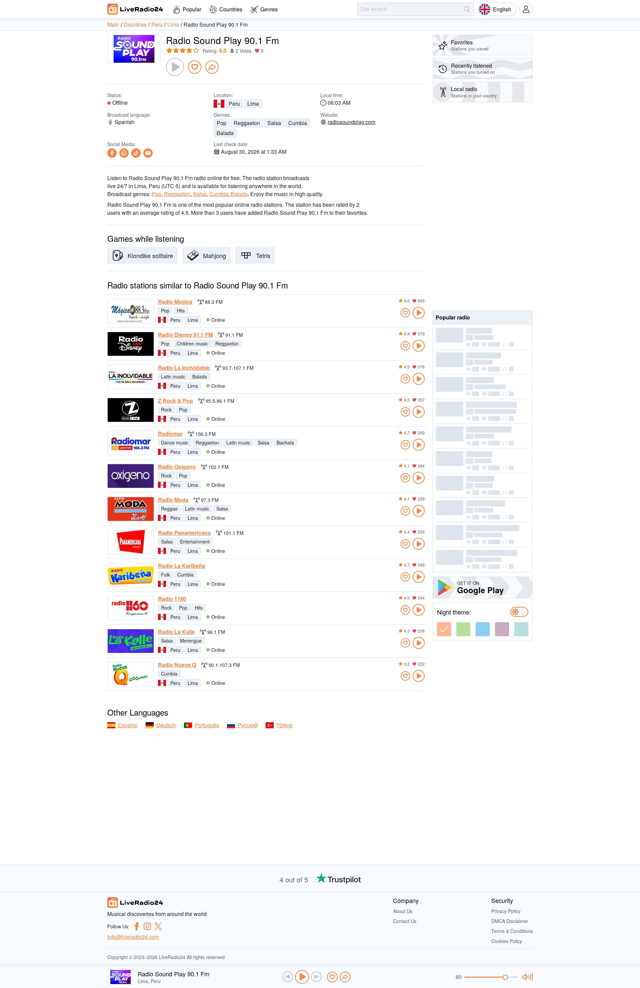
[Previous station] (287, 976)
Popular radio (453, 317)
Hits (181, 310)
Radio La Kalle (176, 632)
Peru (234, 103)
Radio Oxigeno (177, 467)
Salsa (274, 123)
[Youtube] (148, 153)
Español (128, 725)
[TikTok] (136, 153)
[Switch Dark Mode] (519, 612)
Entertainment (195, 541)
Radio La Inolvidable (184, 368)
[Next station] (316, 976)
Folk (165, 574)
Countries (230, 9)
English (502, 9)
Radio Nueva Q (177, 665)
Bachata (285, 442)
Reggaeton (247, 123)
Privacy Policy (505, 911)
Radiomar (170, 434)
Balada (225, 133)
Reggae (169, 508)
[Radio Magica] (130, 311)
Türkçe (284, 725)
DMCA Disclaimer (509, 921)
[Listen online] (419, 313)
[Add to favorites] (194, 67)
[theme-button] (444, 629)
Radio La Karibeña (181, 566)
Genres (269, 9)
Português (207, 725)
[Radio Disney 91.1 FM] (130, 344)
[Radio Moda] (130, 509)
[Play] (175, 67)
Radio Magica (175, 302)
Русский (248, 725)
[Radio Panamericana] (130, 542)
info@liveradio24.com (133, 937)
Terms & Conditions (512, 931)
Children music (192, 343)
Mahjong (214, 255)
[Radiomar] (130, 443)
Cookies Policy (506, 941)
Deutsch (166, 725)
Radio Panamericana (184, 533)
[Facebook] (112, 153)
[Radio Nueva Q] (130, 674)
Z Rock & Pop (175, 401)
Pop (221, 123)
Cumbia (297, 123)
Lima (253, 103)
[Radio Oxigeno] (130, 476)
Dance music (174, 442)
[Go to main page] (135, 9)
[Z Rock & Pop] (130, 410)
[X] (158, 926)
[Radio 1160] (130, 608)
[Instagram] (147, 926)
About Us (402, 911)
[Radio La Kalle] (130, 641)
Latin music (173, 376)
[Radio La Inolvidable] (130, 377)
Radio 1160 (172, 599)
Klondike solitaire (150, 255)
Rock (166, 409)
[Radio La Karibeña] (130, 575)
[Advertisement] (483, 206)
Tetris (263, 255)
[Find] (467, 9)
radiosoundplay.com (351, 122)
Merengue (191, 640)
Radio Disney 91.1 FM (185, 335)
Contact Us (404, 921)
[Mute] (526, 977)
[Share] (212, 67)
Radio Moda (173, 500)
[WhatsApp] (124, 153)
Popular (192, 9)
